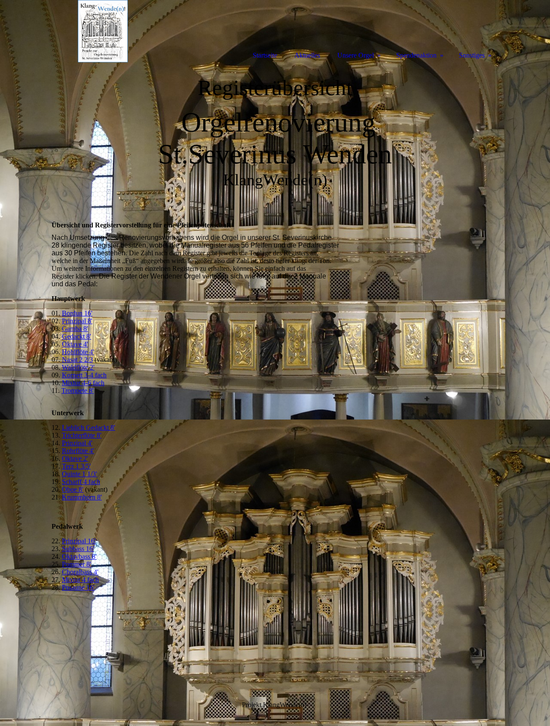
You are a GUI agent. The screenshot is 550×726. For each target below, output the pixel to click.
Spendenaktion (416, 55)
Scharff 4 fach (81, 481)
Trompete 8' (77, 390)
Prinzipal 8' (77, 321)
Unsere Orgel (355, 55)
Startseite (265, 55)
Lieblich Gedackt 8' (88, 427)
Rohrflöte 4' (78, 450)
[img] (90, 31)
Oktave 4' (75, 344)
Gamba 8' (75, 328)
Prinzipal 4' (77, 443)
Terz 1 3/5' (76, 466)
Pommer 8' (76, 564)
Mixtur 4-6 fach (83, 382)
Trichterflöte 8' (81, 435)
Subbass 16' (78, 548)
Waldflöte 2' (78, 367)
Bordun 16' (77, 313)
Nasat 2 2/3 (77, 359)
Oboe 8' (72, 489)
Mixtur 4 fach (80, 579)
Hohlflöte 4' (78, 351)
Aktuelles (307, 55)
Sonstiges (472, 55)
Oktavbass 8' (79, 556)
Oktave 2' (75, 458)
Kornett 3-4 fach (84, 375)
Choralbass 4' (80, 572)
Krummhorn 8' (82, 497)
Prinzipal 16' (79, 541)
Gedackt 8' (76, 336)
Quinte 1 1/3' (79, 474)
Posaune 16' (78, 587)
